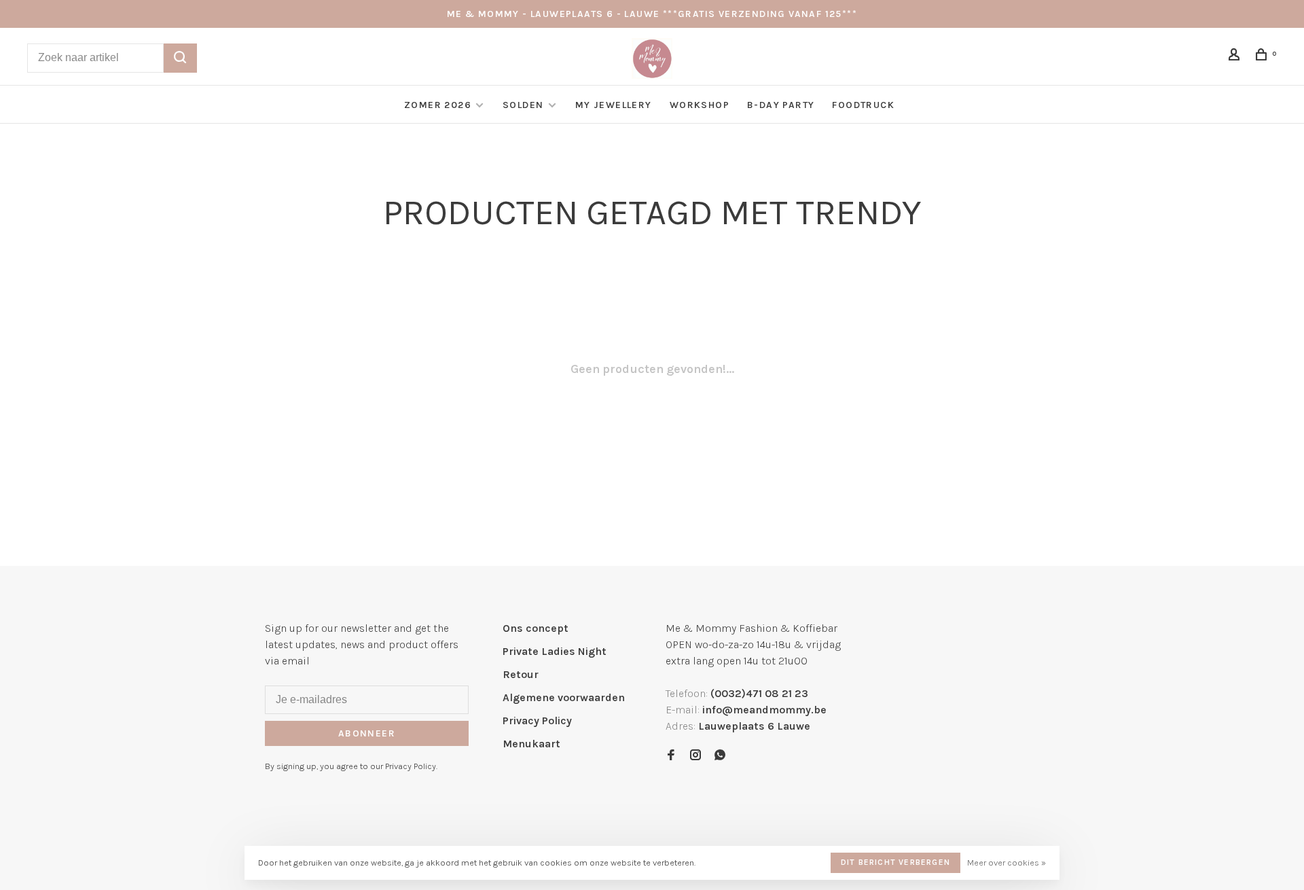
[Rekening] (1236, 57)
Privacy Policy (537, 720)
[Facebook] (671, 755)
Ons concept (535, 628)
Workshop (699, 105)
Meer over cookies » (1006, 862)
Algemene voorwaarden (564, 697)
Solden (525, 105)
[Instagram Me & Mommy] (695, 755)
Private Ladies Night (554, 651)
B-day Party (780, 105)
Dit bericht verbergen (895, 862)
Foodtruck (863, 105)
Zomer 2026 (437, 105)
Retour (521, 674)
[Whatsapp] (719, 755)
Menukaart (531, 743)
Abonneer (366, 733)
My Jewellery (613, 105)
